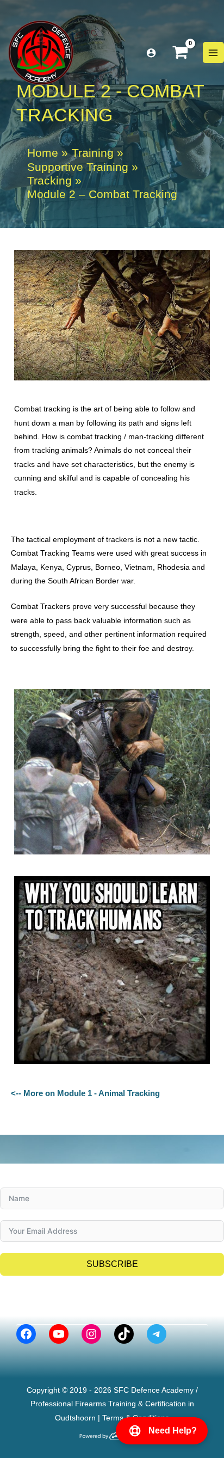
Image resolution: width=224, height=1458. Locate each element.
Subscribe (112, 1264)
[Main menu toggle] (213, 52)
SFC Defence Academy (154, 1390)
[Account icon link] (151, 53)
